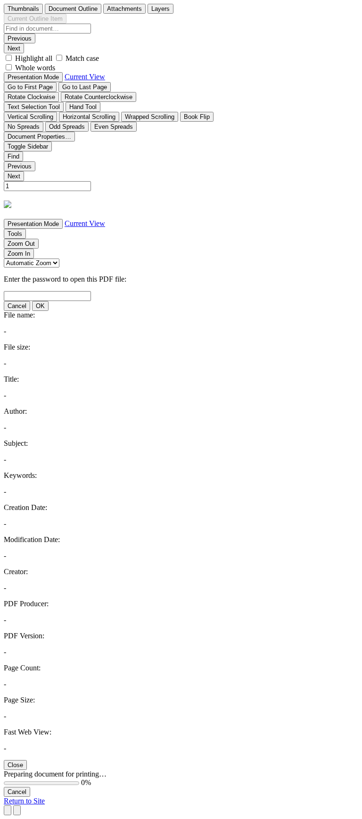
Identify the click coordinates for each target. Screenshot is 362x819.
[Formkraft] (7, 205)
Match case (82, 58)
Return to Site (24, 801)
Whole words (35, 68)
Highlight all (33, 58)
